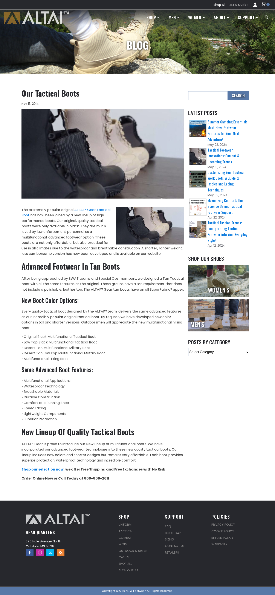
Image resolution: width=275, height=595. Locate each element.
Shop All (219, 5)
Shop (151, 17)
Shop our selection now (42, 469)
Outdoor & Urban (133, 551)
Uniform (125, 524)
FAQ (168, 526)
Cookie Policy (222, 531)
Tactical (126, 531)
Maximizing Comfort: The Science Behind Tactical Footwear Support (225, 206)
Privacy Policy (223, 524)
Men (172, 17)
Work (123, 544)
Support (246, 17)
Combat (125, 538)
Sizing (169, 539)
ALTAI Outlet (238, 5)
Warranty (219, 544)
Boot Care (173, 533)
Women (194, 17)
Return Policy (222, 538)
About (220, 17)
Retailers (172, 552)
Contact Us (175, 546)
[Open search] (267, 17)
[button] (265, 4)
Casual (124, 557)
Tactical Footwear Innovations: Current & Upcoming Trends (223, 155)
